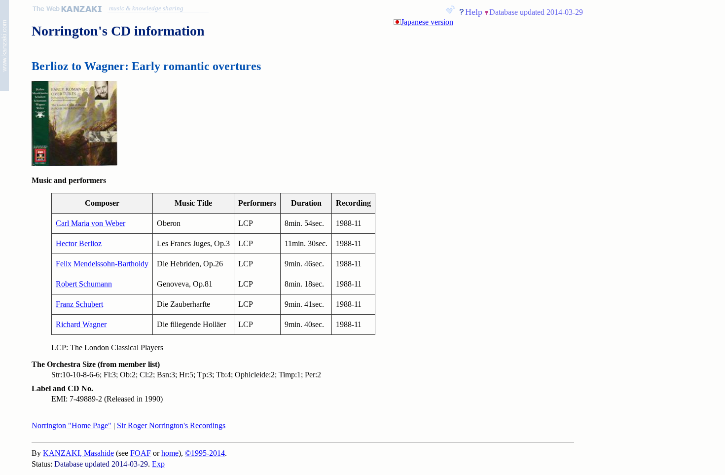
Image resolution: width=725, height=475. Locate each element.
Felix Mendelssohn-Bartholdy (102, 263)
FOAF (140, 453)
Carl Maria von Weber (90, 223)
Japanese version (427, 22)
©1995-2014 (205, 453)
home (170, 453)
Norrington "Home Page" (71, 425)
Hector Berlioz (79, 243)
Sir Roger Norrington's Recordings (171, 425)
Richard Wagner (81, 324)
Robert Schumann (84, 284)
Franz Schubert (79, 304)
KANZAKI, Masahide (78, 453)
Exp (158, 464)
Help (473, 12)
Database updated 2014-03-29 (536, 12)
